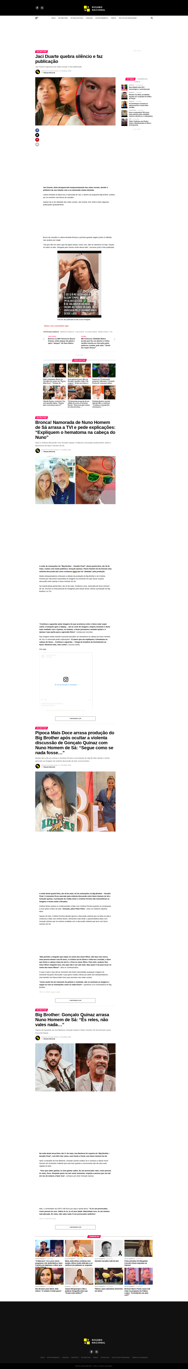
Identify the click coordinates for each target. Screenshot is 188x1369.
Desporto (75, 1357)
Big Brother (63, 18)
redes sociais (103, 332)
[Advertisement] (94, 35)
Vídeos (113, 18)
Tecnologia (104, 1357)
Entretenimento (101, 18)
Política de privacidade (128, 18)
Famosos (89, 18)
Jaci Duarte (80, 332)
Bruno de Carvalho (67, 332)
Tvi (111, 332)
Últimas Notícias (76, 18)
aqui (74, 571)
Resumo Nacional (49, 73)
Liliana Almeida (91, 332)
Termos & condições (140, 1357)
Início (53, 18)
